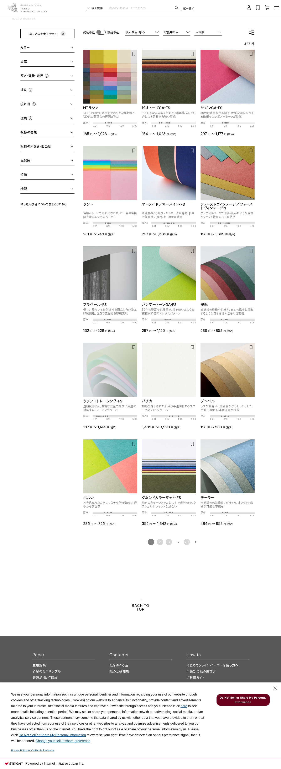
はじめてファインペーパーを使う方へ (212, 665)
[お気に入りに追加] (133, 54)
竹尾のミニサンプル (46, 671)
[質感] (51, 61)
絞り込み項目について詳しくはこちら (43, 204)
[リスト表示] (251, 32)
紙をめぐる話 (118, 665)
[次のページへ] (196, 542)
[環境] (52, 118)
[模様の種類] (55, 132)
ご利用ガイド (195, 678)
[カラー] (52, 47)
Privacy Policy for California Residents (32, 750)
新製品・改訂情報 (44, 678)
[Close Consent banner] (275, 688)
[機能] (51, 188)
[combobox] (208, 32)
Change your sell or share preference (63, 741)
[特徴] (51, 174)
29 (187, 542)
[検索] (176, 8)
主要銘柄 (39, 665)
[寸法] (52, 90)
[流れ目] (54, 104)
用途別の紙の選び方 (201, 671)
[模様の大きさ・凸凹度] (63, 146)
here (184, 706)
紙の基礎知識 (119, 671)
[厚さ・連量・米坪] (60, 76)
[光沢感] (52, 160)
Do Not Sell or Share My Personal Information (52, 735)
